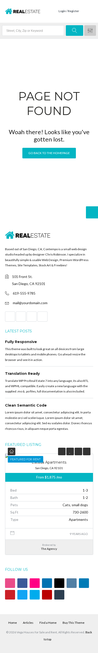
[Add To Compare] (78, 451)
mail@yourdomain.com (30, 303)
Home (12, 622)
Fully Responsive (21, 341)
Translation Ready (22, 373)
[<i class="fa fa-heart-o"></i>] (70, 451)
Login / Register (69, 11)
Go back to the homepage (49, 153)
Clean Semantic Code (26, 405)
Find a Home (48, 622)
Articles (28, 622)
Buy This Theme (73, 622)
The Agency (49, 549)
